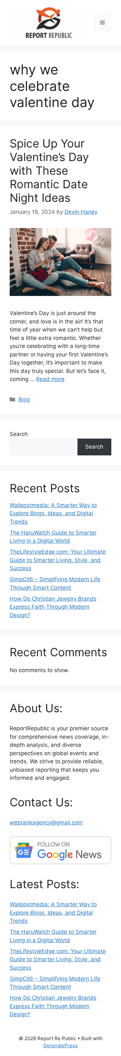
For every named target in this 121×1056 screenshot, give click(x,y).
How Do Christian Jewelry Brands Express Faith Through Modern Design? (53, 606)
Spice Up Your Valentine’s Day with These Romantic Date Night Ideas (49, 170)
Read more (50, 379)
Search (19, 434)
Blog (24, 399)
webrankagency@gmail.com (46, 822)
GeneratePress (60, 1045)
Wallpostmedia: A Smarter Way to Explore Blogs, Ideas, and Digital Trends (53, 513)
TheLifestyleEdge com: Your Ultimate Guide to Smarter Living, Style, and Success (58, 560)
